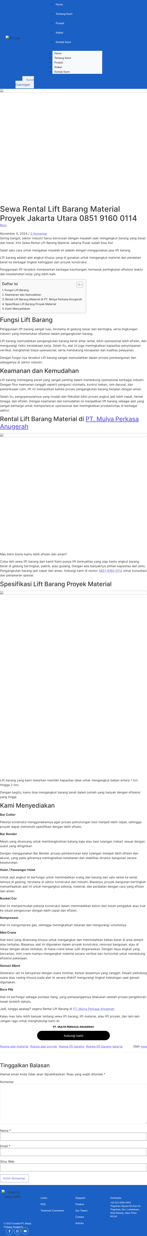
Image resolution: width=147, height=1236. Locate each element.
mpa (144, 1046)
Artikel (58, 67)
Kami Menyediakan (17, 308)
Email (5, 1146)
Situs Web (7, 1161)
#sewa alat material (14, 1046)
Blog (3, 225)
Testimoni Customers (52, 1210)
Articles (79, 1223)
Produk (58, 62)
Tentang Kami (62, 57)
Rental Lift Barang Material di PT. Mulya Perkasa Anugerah (43, 299)
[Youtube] (25, 1231)
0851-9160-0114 (110, 571)
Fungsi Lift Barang (17, 290)
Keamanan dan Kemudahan (23, 294)
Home (58, 53)
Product (79, 1204)
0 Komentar (38, 233)
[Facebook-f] (9, 1231)
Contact (79, 1216)
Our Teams (81, 1210)
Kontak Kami (62, 71)
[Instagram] (17, 1231)
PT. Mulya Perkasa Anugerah (93, 1009)
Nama (5, 1130)
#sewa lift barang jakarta (104, 1046)
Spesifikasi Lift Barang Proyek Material (30, 304)
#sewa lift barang (71, 1046)
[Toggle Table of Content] (78, 284)
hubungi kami (73, 1036)
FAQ (43, 1204)
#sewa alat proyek (43, 1046)
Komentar (7, 1081)
